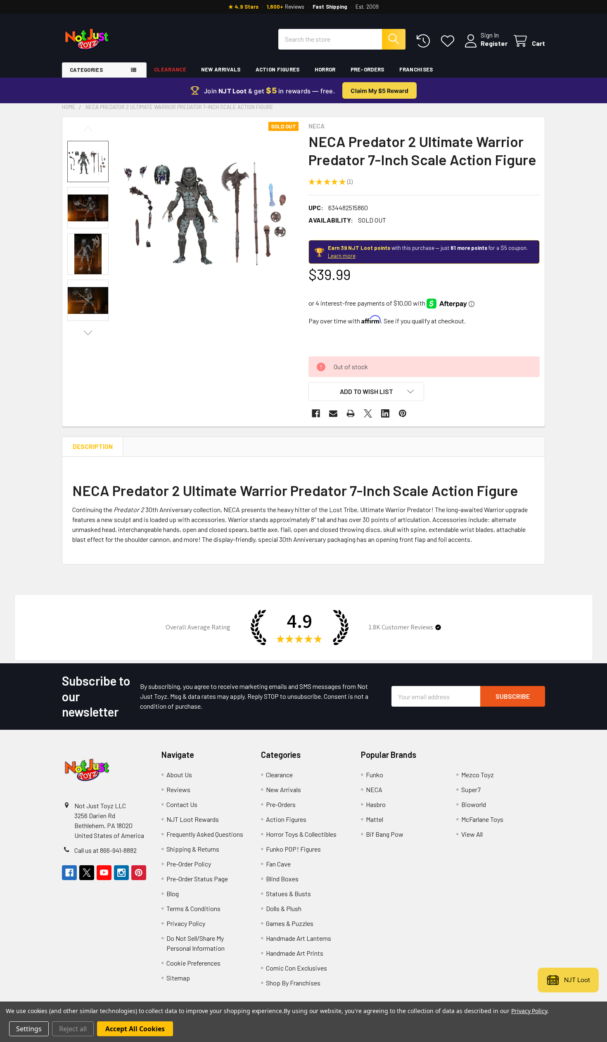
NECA (374, 789)
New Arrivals (221, 69)
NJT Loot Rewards (192, 819)
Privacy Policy (185, 923)
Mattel (374, 819)
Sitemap (178, 978)
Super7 (471, 789)
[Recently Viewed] (425, 41)
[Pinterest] (402, 413)
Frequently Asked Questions (204, 834)
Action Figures (278, 69)
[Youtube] (104, 872)
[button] (366, 391)
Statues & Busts (288, 893)
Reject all (73, 1028)
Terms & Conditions (193, 908)
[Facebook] (315, 413)
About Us (179, 775)
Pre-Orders (367, 69)
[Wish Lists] (449, 41)
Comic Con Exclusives (296, 968)
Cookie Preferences (193, 963)
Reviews (178, 789)
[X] (367, 413)
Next (88, 332)
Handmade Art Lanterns (298, 938)
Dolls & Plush (283, 908)
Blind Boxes (282, 879)
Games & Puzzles (289, 923)
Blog (172, 893)
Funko (374, 775)
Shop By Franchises (293, 983)
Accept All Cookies (135, 1028)
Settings (29, 1028)
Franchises (416, 69)
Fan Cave (278, 864)
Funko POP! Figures (293, 849)
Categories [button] (86, 69)
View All (472, 834)
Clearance (170, 69)
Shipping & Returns (192, 849)
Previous (88, 129)
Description (93, 446)
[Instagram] (121, 872)
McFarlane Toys (482, 819)
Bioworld (473, 804)
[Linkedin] (385, 413)
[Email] (333, 413)
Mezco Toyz (477, 775)
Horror (325, 69)
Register (494, 43)
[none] (210, 210)
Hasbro (376, 804)
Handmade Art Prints (294, 953)
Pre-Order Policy (188, 864)
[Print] (350, 413)
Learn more (342, 255)
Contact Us (181, 804)
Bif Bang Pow (384, 834)
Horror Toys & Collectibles (301, 834)
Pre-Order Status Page (197, 879)
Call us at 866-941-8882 (105, 850)
